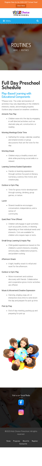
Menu (8, 21)
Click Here (21, 6)
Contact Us (23, 444)
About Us (26, 441)
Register (35, 441)
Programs (16, 441)
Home (15, 50)
